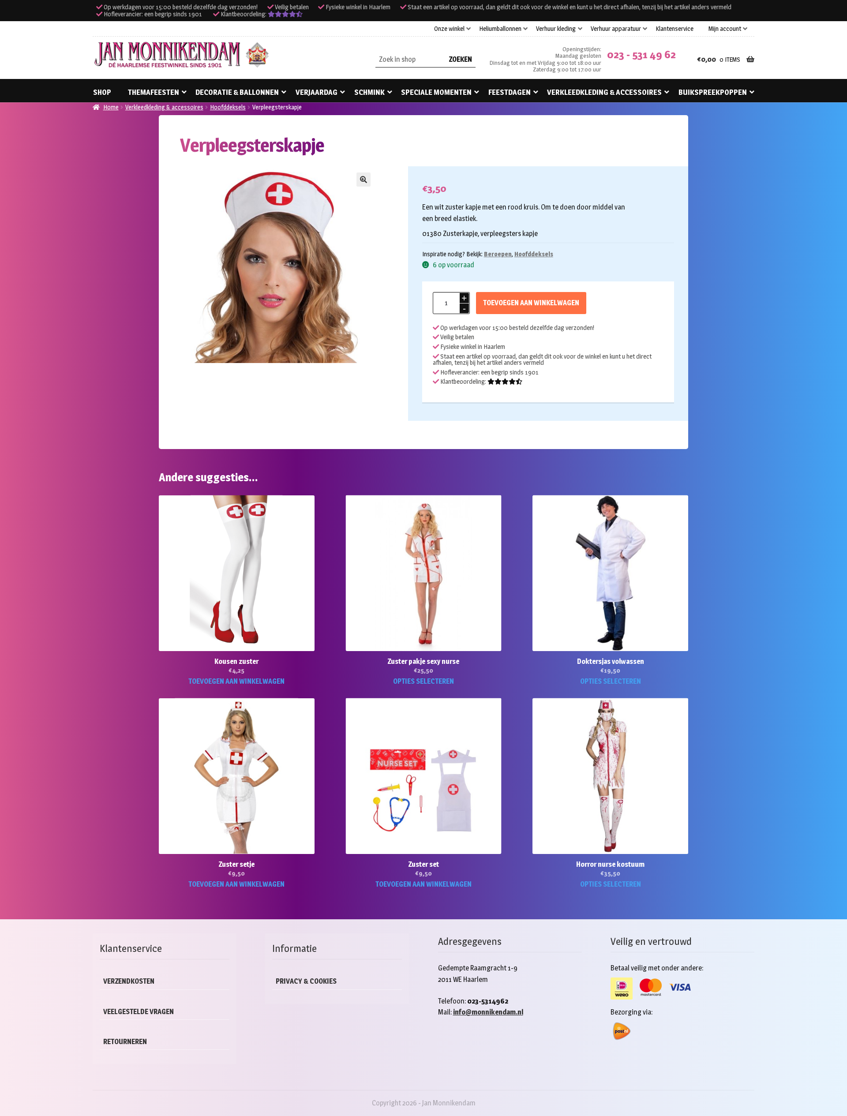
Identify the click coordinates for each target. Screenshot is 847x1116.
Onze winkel (449, 29)
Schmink (369, 92)
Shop (102, 92)
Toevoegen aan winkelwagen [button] (236, 681)
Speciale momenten (436, 92)
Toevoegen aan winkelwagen (531, 303)
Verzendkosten (128, 981)
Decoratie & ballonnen (237, 92)
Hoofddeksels (228, 107)
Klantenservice (674, 29)
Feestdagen (509, 92)
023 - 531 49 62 (641, 54)
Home (111, 107)
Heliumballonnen (500, 29)
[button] (363, 179)
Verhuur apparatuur (616, 29)
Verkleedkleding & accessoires (604, 92)
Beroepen (498, 254)
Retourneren (125, 1041)
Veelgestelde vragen (138, 1011)
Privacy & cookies (306, 981)
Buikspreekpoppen (712, 92)
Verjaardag (316, 92)
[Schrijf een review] (285, 14)
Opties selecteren (423, 681)
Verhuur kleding (556, 29)
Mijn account (724, 29)
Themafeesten (153, 92)
